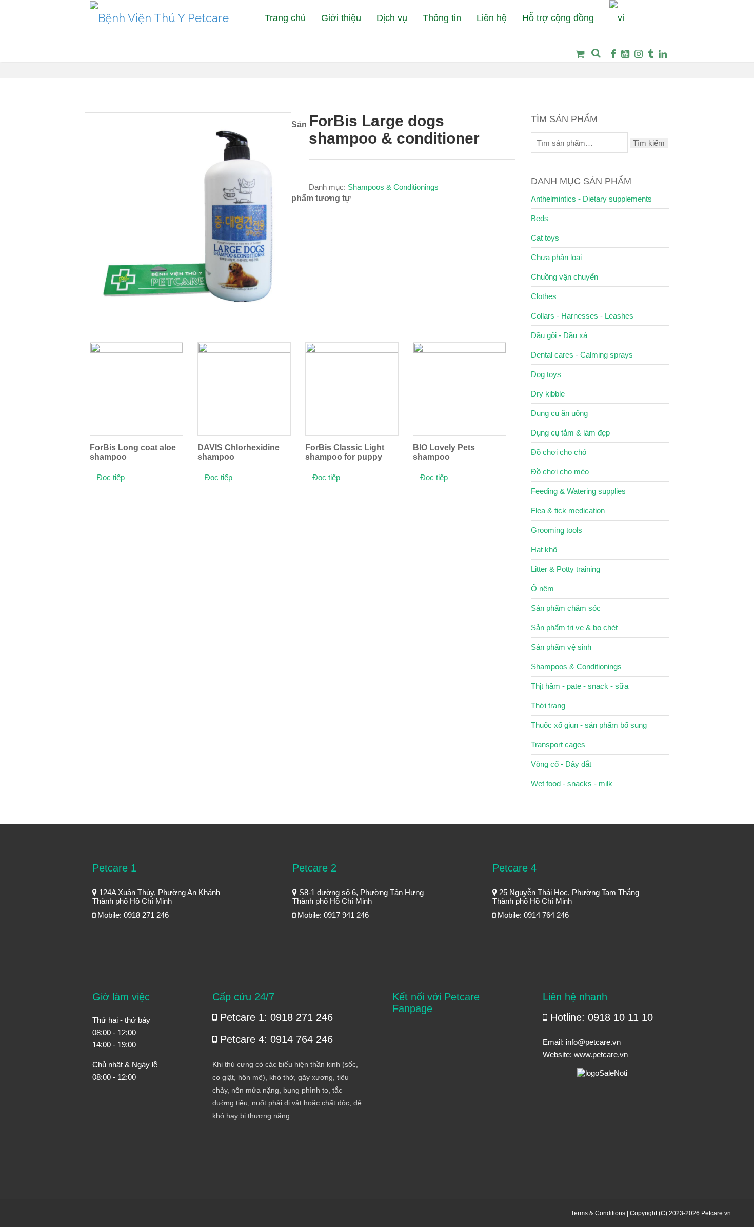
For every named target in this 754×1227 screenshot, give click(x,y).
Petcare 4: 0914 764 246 (275, 1039)
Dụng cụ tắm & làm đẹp (570, 432)
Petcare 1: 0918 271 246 (275, 1017)
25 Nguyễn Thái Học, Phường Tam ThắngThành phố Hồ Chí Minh (565, 896)
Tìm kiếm (649, 142)
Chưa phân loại (556, 257)
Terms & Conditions (598, 1213)
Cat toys (545, 237)
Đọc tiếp (111, 477)
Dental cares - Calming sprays (582, 354)
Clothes (544, 296)
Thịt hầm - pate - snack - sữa (579, 686)
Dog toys (546, 374)
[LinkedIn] (662, 54)
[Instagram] (638, 54)
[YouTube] (625, 54)
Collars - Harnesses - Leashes (582, 315)
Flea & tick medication (568, 510)
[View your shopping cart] (577, 61)
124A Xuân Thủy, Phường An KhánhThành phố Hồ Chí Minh (156, 896)
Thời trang (548, 705)
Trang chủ (285, 18)
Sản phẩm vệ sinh (561, 647)
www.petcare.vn (601, 1054)
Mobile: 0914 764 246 (532, 915)
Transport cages (558, 744)
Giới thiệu (341, 18)
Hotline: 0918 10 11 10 (600, 1017)
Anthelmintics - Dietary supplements (591, 198)
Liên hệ (492, 18)
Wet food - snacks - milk (571, 783)
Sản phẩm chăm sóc (566, 608)
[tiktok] (650, 54)
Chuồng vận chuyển (564, 276)
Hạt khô (544, 549)
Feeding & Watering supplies (578, 491)
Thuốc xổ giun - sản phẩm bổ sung (589, 725)
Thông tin (442, 18)
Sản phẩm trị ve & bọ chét (574, 627)
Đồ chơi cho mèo (560, 471)
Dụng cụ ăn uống (559, 413)
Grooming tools (556, 530)
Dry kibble (548, 393)
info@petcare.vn (593, 1042)
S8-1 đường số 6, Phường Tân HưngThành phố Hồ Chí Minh (358, 896)
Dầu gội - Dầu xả (559, 335)
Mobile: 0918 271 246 (132, 915)
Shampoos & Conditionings (393, 187)
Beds (539, 218)
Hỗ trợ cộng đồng (558, 18)
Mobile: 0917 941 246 (332, 915)
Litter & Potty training (565, 569)
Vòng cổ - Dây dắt (561, 764)
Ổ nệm (542, 588)
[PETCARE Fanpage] (613, 54)
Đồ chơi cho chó (558, 452)
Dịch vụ (391, 18)
